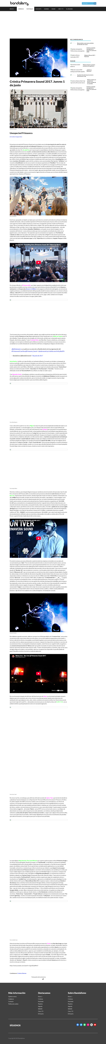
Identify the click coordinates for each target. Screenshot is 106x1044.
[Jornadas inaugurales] (16, 136)
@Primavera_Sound (31, 351)
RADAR (53, 9)
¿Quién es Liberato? (89, 70)
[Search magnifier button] (95, 3)
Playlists (38, 9)
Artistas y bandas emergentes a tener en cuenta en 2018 (91, 49)
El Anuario (69, 9)
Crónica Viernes (21, 973)
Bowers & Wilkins (31, 289)
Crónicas (21, 9)
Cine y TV (60, 9)
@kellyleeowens (16, 349)
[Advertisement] (53, 22)
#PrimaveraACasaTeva (18, 351)
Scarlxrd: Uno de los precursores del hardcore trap (85, 75)
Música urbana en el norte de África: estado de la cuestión (91, 81)
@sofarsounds (43, 351)
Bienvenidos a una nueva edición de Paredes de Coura (85, 43)
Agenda (46, 9)
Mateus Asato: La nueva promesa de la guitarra (89, 65)
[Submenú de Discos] (42, 996)
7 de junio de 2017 (37, 356)
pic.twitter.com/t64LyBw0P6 (55, 351)
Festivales (30, 9)
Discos (12, 9)
